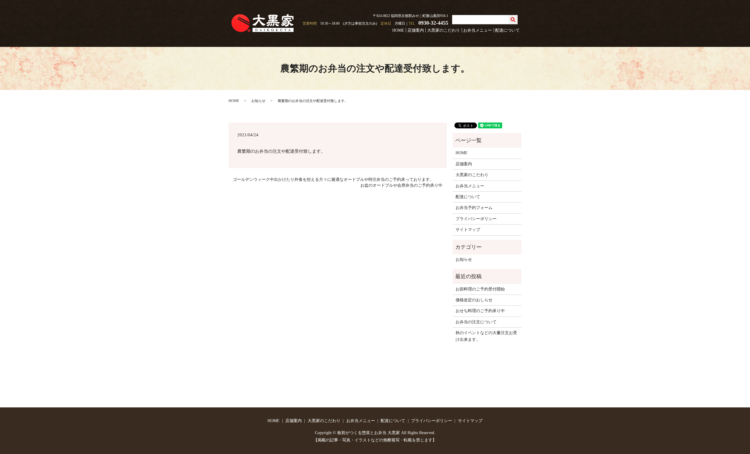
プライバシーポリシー (476, 219)
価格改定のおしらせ (474, 300)
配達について (507, 30)
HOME (398, 30)
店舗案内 (416, 30)
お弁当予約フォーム (474, 207)
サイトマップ (468, 229)
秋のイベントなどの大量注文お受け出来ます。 (486, 336)
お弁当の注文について (476, 322)
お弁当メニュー (477, 30)
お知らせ (258, 101)
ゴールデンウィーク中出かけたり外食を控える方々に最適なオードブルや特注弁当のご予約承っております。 (333, 179)
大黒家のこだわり (443, 30)
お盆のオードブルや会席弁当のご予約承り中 (401, 185)
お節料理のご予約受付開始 (480, 289)
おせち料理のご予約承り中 (480, 311)
